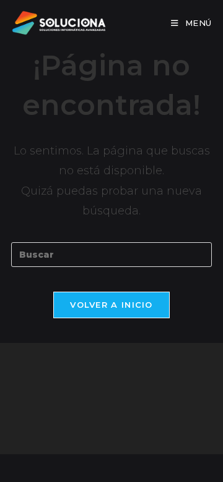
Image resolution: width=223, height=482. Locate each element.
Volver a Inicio (111, 305)
